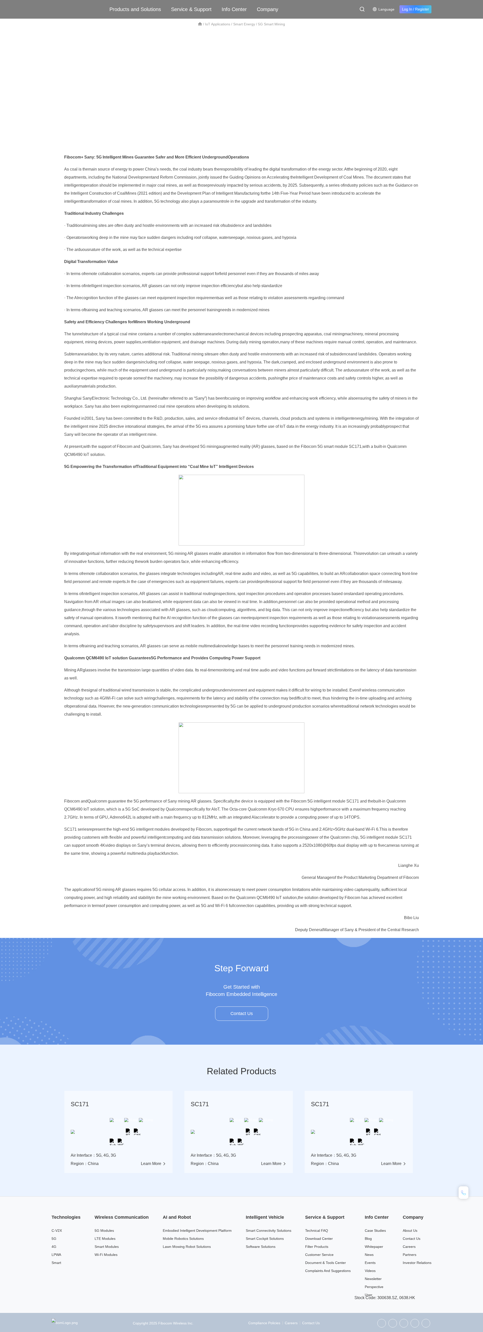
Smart (56, 1263)
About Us (410, 1231)
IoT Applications (217, 24)
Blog (368, 1239)
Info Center (234, 9)
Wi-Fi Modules (106, 1255)
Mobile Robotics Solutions (183, 1239)
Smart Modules (107, 1247)
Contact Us (241, 1013)
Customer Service (319, 1255)
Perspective (374, 1287)
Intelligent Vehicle (265, 1217)
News (369, 1255)
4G (54, 1247)
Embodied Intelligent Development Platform (197, 1231)
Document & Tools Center (325, 1263)
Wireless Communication (122, 1217)
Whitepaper (374, 1247)
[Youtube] (426, 1323)
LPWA (56, 1255)
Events (370, 1263)
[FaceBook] (415, 1323)
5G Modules (104, 1231)
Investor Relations (417, 1263)
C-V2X (57, 1231)
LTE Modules (105, 1239)
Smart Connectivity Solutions (268, 1231)
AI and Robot (177, 1217)
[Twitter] (392, 1323)
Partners (409, 1255)
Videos (370, 1271)
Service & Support (191, 9)
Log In (407, 9)
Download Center (319, 1239)
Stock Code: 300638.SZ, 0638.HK (384, 1298)
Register (422, 9)
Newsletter (373, 1279)
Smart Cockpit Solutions (265, 1239)
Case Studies (375, 1231)
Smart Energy (244, 24)
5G (54, 1239)
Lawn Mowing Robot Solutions (187, 1247)
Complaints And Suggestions (328, 1271)
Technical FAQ (316, 1231)
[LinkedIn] (403, 1323)
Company (267, 9)
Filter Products (316, 1247)
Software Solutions (260, 1247)
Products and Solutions (135, 9)
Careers (409, 1247)
